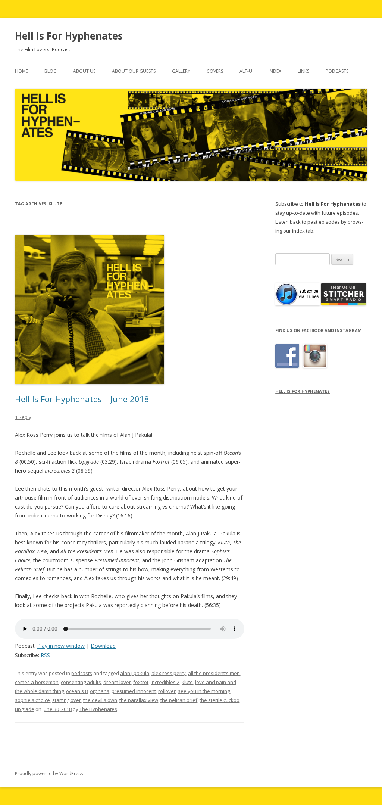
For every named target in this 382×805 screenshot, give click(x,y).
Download (103, 645)
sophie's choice (32, 700)
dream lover (117, 682)
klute (187, 682)
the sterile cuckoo (219, 700)
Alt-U (245, 71)
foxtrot (140, 682)
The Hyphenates (98, 709)
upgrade (24, 709)
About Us (84, 71)
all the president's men (214, 673)
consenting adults (81, 682)
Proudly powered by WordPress (49, 773)
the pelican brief (178, 700)
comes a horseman (37, 682)
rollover (167, 691)
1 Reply (23, 417)
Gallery (181, 71)
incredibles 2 (165, 682)
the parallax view (138, 700)
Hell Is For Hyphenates (69, 36)
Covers (215, 71)
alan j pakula (134, 673)
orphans (99, 691)
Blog (50, 71)
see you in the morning (204, 691)
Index (275, 71)
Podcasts (337, 71)
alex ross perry (168, 673)
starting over (66, 700)
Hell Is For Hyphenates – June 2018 (82, 398)
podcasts (81, 673)
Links (303, 71)
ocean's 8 (77, 691)
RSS (45, 655)
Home (21, 71)
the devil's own (100, 700)
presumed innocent (134, 691)
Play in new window (61, 645)
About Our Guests (134, 71)
